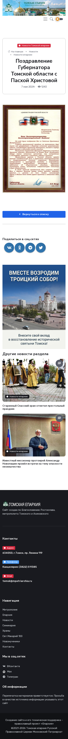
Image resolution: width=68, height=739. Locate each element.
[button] (50, 19)
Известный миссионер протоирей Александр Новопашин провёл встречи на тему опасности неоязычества (32, 463)
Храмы (6, 630)
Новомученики (11, 641)
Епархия (7, 614)
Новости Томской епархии (35, 45)
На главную (17, 51)
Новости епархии (23, 54)
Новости (33, 51)
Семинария (9, 625)
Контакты (8, 646)
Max (9, 671)
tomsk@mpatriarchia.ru (17, 581)
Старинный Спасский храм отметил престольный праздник (33, 407)
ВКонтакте (13, 666)
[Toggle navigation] (45, 19)
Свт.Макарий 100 (12, 636)
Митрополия (9, 609)
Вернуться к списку (35, 214)
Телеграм (12, 676)
